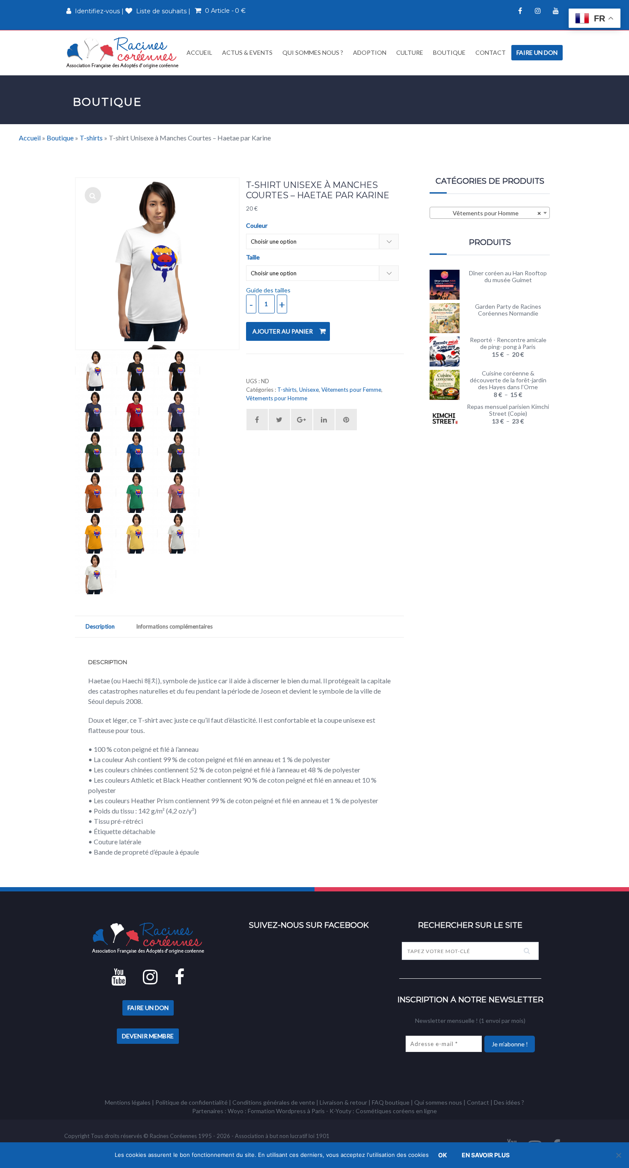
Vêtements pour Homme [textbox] (497, 213)
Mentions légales (128, 1102)
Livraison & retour (343, 1102)
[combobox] (490, 213)
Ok (442, 1155)
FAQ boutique (390, 1102)
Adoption (369, 52)
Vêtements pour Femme (351, 389)
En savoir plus (486, 1155)
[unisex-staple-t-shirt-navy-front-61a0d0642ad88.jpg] (95, 411)
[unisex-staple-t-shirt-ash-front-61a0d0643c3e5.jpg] (96, 370)
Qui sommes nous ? (312, 52)
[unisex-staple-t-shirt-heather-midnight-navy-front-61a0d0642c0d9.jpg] (178, 411)
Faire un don (537, 52)
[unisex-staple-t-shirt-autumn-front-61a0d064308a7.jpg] (95, 493)
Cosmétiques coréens (385, 1110)
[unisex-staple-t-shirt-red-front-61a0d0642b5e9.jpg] (137, 411)
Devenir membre (148, 1036)
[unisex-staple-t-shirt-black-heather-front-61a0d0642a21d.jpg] (138, 370)
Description (100, 626)
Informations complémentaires (174, 626)
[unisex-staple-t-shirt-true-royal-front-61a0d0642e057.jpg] (137, 452)
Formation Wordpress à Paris (286, 1110)
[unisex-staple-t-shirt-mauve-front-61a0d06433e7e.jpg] (178, 493)
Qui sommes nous (438, 1102)
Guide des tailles (268, 290)
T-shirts (91, 138)
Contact (490, 52)
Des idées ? (509, 1102)
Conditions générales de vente (273, 1102)
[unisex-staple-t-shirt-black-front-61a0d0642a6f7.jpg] (179, 370)
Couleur (256, 226)
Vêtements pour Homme (276, 398)
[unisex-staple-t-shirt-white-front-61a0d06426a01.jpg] (92, 195)
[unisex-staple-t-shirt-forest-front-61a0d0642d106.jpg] (95, 452)
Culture (409, 52)
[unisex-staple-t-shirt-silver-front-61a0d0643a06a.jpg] (178, 533)
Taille (253, 257)
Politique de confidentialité (191, 1102)
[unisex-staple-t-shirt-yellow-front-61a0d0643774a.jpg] (137, 533)
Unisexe (309, 389)
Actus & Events (247, 52)
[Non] (618, 1155)
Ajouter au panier (282, 331)
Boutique (449, 52)
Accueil (198, 52)
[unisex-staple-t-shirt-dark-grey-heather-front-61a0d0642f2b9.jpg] (178, 452)
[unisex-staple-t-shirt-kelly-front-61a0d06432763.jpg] (137, 493)
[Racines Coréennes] (122, 52)
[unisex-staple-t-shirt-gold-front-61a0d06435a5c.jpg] (95, 533)
